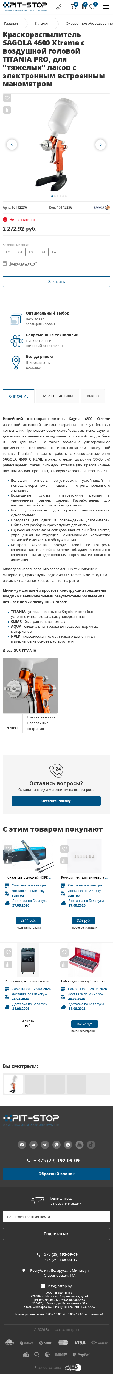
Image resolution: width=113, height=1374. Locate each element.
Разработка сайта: (48, 1367)
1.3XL (42, 252)
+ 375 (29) (56, 1160)
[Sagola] (102, 207)
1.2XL (19, 252)
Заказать (56, 281)
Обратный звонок (56, 1173)
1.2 (7, 252)
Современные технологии (52, 334)
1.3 (31, 252)
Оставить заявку (56, 800)
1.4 (54, 252)
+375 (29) (60, 1254)
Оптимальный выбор (47, 313)
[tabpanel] (56, 144)
